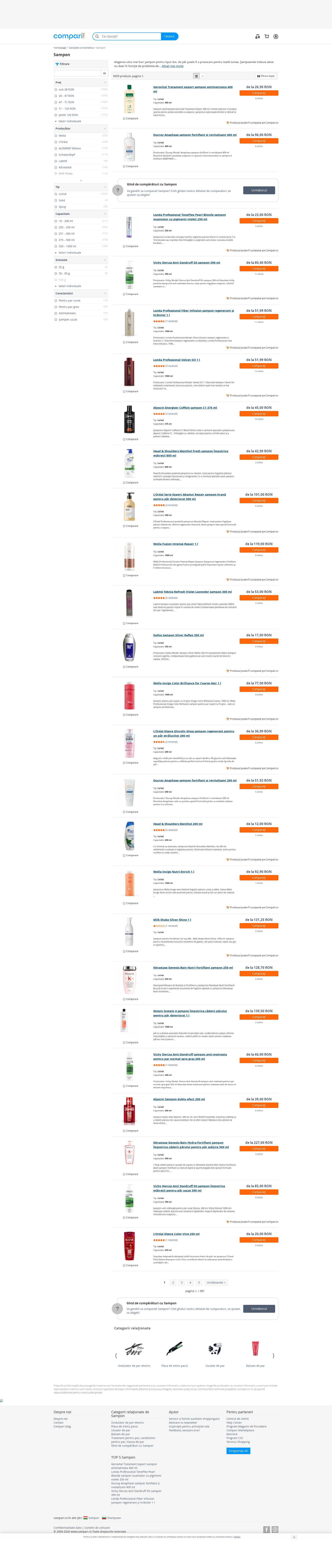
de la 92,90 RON (259, 871)
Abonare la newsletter (183, 1422)
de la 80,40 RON (259, 262)
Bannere (232, 1434)
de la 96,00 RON (259, 135)
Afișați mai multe (172, 66)
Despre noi (61, 1419)
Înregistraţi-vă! (238, 1451)
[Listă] (196, 76)
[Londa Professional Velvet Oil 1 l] (132, 372)
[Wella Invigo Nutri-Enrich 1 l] (132, 883)
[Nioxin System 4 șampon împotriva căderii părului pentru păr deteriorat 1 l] (132, 1023)
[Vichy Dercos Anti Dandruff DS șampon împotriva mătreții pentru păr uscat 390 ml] (132, 1198)
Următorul (259, 190)
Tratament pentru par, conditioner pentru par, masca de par (133, 1440)
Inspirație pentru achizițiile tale (189, 1426)
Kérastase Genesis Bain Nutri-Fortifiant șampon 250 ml (193, 968)
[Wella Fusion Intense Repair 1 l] (132, 556)
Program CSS (235, 1438)
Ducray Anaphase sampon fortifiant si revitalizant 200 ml (195, 780)
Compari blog (62, 1426)
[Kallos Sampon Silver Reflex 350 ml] (132, 647)
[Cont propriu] (275, 36)
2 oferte (259, 462)
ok (104, 73)
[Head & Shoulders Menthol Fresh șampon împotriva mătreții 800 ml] (132, 463)
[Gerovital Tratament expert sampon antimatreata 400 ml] (132, 99)
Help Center (234, 1422)
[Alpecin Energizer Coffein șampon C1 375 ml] (132, 419)
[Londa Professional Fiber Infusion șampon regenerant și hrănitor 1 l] (132, 322)
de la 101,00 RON (259, 494)
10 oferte (259, 419)
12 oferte (259, 371)
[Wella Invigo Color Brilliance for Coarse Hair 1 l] (132, 695)
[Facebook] (266, 1529)
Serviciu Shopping (238, 1442)
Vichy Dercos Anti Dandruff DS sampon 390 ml (186, 263)
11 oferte (259, 273)
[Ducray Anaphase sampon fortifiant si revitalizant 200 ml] (132, 792)
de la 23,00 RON (259, 215)
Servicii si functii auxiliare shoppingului (194, 1419)
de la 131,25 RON (259, 919)
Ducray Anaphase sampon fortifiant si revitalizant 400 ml (195, 135)
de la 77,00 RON (259, 683)
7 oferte (259, 883)
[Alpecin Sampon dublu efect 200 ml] (132, 1111)
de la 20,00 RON (259, 1234)
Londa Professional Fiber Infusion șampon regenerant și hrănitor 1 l (133, 1500)
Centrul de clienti (238, 1419)
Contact (58, 1422)
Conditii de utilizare (97, 1527)
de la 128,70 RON (259, 967)
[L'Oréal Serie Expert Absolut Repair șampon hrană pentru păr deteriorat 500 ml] (132, 506)
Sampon (94, 1517)
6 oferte (259, 146)
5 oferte (259, 791)
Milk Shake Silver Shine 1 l (172, 920)
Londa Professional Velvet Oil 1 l (176, 360)
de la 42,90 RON (259, 451)
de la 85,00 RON (259, 1186)
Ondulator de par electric (134, 1365)
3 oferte (259, 226)
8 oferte (259, 555)
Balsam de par (255, 1365)
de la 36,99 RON (259, 731)
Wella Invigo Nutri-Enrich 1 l (173, 872)
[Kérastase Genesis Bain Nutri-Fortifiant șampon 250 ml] (132, 979)
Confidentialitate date (67, 1527)
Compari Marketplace (240, 1430)
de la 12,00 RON (259, 824)
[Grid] (202, 76)
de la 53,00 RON (259, 591)
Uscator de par (215, 1365)
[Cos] (266, 36)
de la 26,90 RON (259, 87)
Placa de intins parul (174, 1365)
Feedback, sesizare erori (184, 1430)
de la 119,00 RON (259, 544)
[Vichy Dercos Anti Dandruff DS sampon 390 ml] (132, 274)
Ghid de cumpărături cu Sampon (152, 184)
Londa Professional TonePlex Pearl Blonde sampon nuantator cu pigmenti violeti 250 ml (136, 1475)
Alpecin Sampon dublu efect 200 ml (179, 1099)
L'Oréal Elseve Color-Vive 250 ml (176, 1234)
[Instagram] (275, 1529)
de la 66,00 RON (259, 1054)
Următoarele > (216, 1282)
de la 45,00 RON (259, 407)
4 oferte (259, 98)
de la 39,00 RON (259, 1099)
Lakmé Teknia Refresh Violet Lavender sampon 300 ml (192, 592)
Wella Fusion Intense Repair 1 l (175, 544)
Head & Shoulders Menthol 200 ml (178, 824)
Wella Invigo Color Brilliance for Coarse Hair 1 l (187, 683)
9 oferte (259, 694)
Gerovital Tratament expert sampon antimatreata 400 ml (134, 1466)
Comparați (259, 93)
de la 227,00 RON (259, 1142)
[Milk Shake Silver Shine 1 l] (132, 931)
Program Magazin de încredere (246, 1426)
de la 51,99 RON (259, 310)
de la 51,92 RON (259, 780)
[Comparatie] (257, 36)
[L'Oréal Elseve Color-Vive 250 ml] (132, 1246)
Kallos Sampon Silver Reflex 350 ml (178, 635)
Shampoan (114, 1517)
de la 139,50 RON (259, 1011)
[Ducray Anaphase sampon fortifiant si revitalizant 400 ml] (132, 147)
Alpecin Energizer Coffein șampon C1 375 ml (185, 408)
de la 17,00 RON (259, 635)
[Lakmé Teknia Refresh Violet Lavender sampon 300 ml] (132, 603)
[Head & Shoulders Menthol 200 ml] (132, 836)
